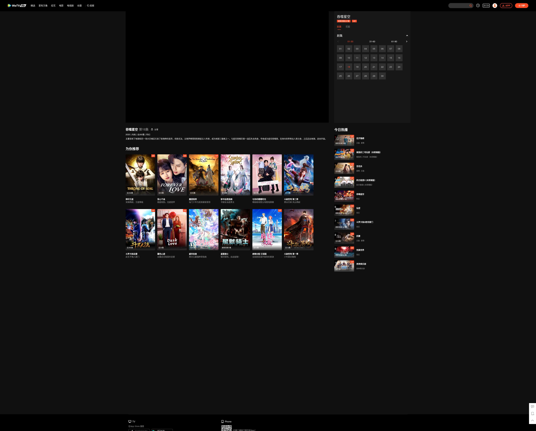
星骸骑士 (224, 253)
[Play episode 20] (365, 66)
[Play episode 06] (382, 48)
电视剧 (70, 5)
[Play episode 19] (357, 66)
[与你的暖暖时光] (267, 175)
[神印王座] (140, 175)
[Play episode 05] (373, 48)
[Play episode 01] (340, 48)
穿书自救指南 (226, 199)
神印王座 (129, 199)
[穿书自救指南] (235, 175)
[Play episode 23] (390, 66)
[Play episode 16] (399, 57)
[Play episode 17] (340, 66)
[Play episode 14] (382, 57)
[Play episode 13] (373, 57)
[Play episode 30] (382, 75)
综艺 (53, 5)
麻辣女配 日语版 (259, 253)
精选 (33, 5)
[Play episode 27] (357, 75)
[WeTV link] (17, 5)
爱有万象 (43, 5)
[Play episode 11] (357, 57)
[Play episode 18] (348, 66)
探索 (92, 5)
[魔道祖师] (203, 175)
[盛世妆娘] (203, 229)
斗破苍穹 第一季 (291, 253)
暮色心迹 (161, 253)
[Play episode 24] (399, 66)
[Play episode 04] (365, 48)
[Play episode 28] (365, 75)
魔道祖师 (193, 199)
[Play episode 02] (348, 48)
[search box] (470, 5)
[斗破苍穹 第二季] (299, 175)
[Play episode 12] (365, 57)
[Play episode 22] (382, 66)
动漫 (79, 5)
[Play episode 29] (373, 75)
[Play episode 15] (390, 57)
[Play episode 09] (340, 57)
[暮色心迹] (172, 229)
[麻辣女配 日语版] (267, 229)
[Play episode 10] (348, 57)
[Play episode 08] (399, 48)
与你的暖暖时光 (259, 199)
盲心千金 (161, 199)
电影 (61, 5)
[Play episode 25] (340, 75)
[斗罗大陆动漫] (140, 229)
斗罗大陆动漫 (131, 253)
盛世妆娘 (193, 253)
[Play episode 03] (357, 48)
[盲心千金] (172, 175)
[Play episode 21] (373, 66)
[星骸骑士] (235, 229)
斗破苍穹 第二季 (291, 199)
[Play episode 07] (390, 48)
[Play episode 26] (348, 75)
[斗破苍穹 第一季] (299, 229)
